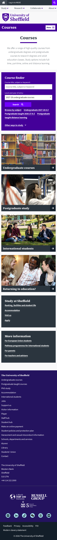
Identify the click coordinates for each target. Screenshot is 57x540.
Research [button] (18, 8)
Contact (4, 456)
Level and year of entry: (14, 93)
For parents (10, 350)
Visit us (8, 315)
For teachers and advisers (16, 355)
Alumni (4, 443)
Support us (6, 405)
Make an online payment (12, 426)
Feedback (7, 525)
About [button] (51, 8)
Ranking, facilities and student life (20, 305)
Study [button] (3, 8)
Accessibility (27, 525)
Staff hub (5, 418)
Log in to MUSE (15, 2)
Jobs (3, 401)
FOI (36, 525)
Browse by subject (13, 110)
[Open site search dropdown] (54, 2)
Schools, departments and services (16, 439)
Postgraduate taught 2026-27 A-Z (20, 113)
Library (4, 447)
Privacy (17, 525)
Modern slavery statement (14, 530)
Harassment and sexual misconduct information (22, 435)
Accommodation (12, 310)
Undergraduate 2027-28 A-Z (36, 110)
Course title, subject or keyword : (18, 82)
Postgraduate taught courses (14, 384)
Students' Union (8, 452)
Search (16, 104)
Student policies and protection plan (17, 430)
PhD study (5, 388)
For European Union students (18, 340)
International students (11, 396)
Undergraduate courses (11, 379)
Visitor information (9, 409)
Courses (9, 27)
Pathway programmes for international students (27, 345)
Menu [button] (49, 27)
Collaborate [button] (35, 8)
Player (4, 413)
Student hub (6, 422)
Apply (7, 320)
